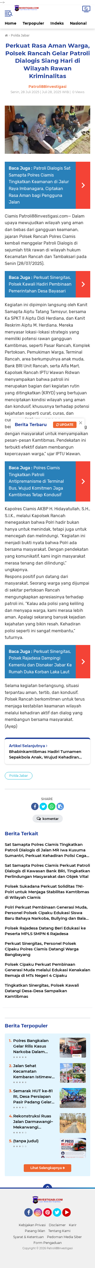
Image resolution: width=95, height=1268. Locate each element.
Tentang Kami (59, 1231)
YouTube (70, 1219)
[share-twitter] (43, 806)
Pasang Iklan (35, 1231)
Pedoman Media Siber (64, 1237)
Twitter (59, 1219)
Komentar (50, 819)
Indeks (57, 23)
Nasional (78, 23)
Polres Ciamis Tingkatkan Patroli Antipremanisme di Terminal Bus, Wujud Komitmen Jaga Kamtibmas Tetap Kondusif (36, 481)
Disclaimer (57, 1225)
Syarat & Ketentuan (28, 1237)
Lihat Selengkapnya (46, 1168)
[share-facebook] (35, 806)
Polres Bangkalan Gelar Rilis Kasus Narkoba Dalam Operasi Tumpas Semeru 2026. (31, 1046)
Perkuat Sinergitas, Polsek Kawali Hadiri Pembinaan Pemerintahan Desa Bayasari (40, 284)
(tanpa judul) (26, 1140)
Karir (73, 1225)
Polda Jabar (18, 776)
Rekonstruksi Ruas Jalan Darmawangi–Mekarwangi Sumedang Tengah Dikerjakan (33, 1121)
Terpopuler (33, 23)
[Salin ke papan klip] (60, 806)
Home (10, 23)
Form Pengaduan (48, 1243)
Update (66, 425)
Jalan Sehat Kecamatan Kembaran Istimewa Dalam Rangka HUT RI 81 (33, 1071)
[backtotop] (47, 1188)
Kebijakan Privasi (32, 1225)
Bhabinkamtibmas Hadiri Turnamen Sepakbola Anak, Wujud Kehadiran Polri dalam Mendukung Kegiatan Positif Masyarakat (45, 754)
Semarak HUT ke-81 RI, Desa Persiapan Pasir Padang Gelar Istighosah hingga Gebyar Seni (33, 1096)
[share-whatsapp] (51, 806)
